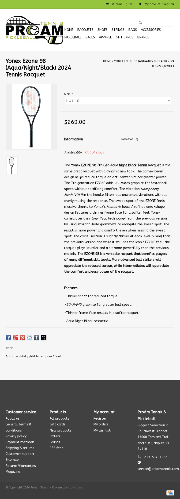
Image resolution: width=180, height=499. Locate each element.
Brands (143, 37)
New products (60, 430)
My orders (101, 424)
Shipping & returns (20, 448)
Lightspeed (75, 487)
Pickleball (73, 37)
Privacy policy (16, 436)
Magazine (13, 472)
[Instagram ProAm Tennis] (94, 391)
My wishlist (102, 430)
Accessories (151, 30)
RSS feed (57, 448)
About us (13, 419)
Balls (90, 37)
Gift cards (124, 37)
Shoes (103, 30)
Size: (68, 94)
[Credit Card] (169, 492)
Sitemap (12, 460)
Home (68, 30)
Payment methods (20, 442)
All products (59, 419)
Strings (118, 30)
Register (100, 419)
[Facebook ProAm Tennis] (86, 391)
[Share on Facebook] (8, 337)
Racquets (85, 30)
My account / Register (159, 4)
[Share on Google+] (15, 337)
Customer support (20, 454)
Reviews (129, 139)
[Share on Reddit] (29, 337)
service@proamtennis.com (158, 469)
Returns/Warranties (21, 466)
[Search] (140, 22)
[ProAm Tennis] (34, 30)
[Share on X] (43, 337)
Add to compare (41, 356)
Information (73, 139)
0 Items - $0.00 (122, 4)
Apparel (105, 37)
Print (58, 356)
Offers (55, 436)
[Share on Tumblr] (36, 337)
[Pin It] (22, 337)
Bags (132, 30)
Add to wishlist (16, 356)
